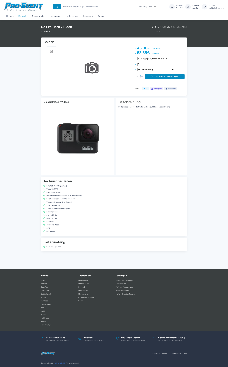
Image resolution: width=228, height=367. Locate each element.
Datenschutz (176, 354)
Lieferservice (121, 284)
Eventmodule (46, 304)
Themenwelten (38, 16)
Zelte (43, 280)
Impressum (88, 16)
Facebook (172, 89)
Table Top (44, 287)
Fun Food (44, 301)
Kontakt (100, 16)
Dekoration (45, 291)
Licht (43, 311)
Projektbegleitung (122, 291)
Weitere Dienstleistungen (125, 294)
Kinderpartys (83, 291)
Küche (43, 297)
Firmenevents (83, 284)
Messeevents (83, 294)
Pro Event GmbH (59, 363)
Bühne (43, 315)
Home (11, 16)
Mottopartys (83, 280)
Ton (42, 308)
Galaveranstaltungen (86, 297)
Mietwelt (22, 16)
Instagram (158, 89)
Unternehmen (73, 16)
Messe (43, 322)
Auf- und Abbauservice (124, 287)
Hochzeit (81, 287)
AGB (185, 354)
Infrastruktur (45, 325)
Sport (80, 301)
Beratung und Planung (124, 280)
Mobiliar (44, 284)
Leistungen (56, 16)
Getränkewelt (46, 294)
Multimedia (166, 27)
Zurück (157, 31)
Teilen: (137, 88)
